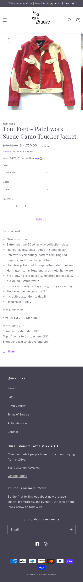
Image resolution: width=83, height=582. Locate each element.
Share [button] (11, 351)
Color (6, 181)
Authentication (17, 423)
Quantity (8, 198)
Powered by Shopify (48, 575)
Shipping (7, 151)
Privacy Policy (16, 405)
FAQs (11, 397)
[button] (5, 20)
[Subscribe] (71, 529)
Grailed (13, 475)
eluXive (37, 575)
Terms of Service (18, 414)
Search (12, 388)
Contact (13, 431)
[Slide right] (51, 115)
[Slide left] (31, 115)
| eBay (23, 475)
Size (5, 165)
